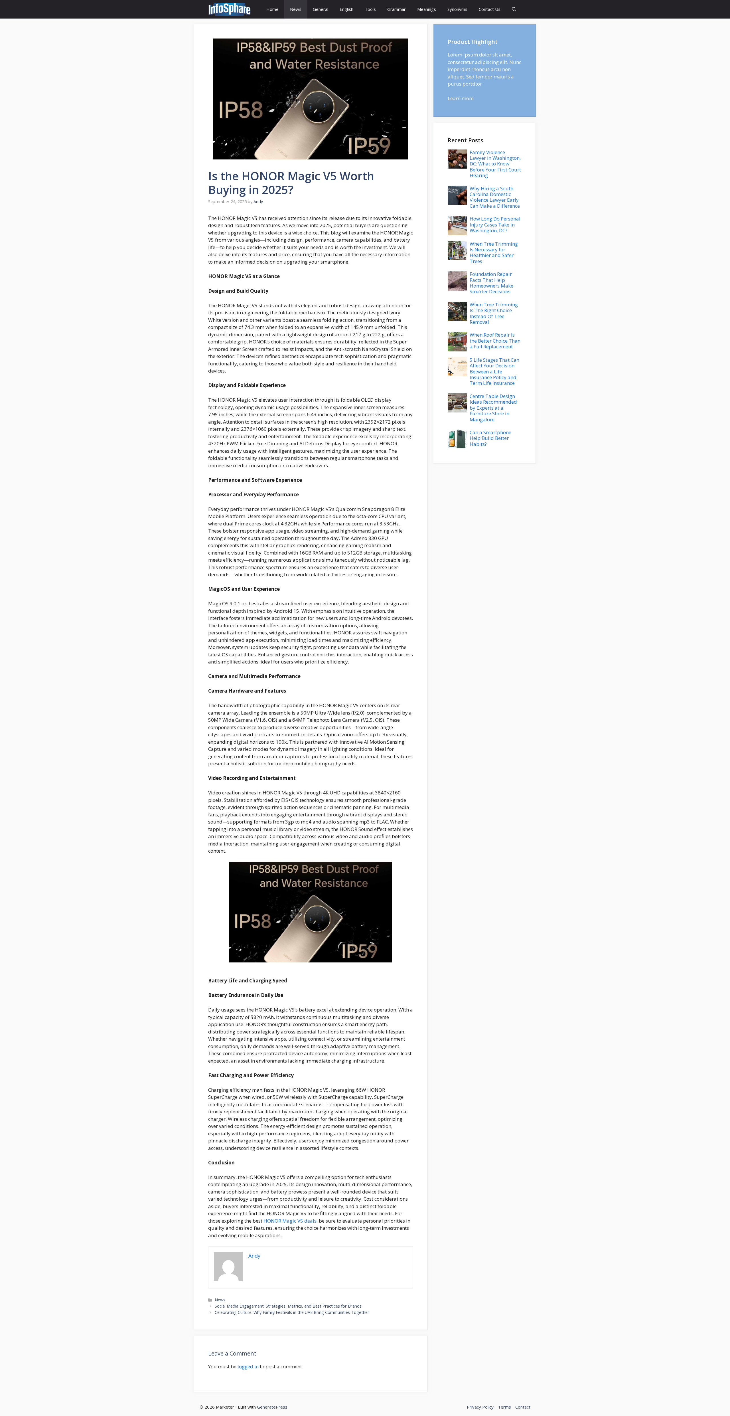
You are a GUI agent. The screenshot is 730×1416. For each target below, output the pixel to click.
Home (272, 9)
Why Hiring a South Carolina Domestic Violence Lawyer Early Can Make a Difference (495, 197)
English (346, 9)
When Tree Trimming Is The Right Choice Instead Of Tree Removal (494, 313)
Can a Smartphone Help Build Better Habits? (490, 438)
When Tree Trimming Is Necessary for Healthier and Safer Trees (494, 252)
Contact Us (489, 9)
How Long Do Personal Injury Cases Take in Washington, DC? (495, 224)
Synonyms (457, 9)
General (320, 9)
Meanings (426, 9)
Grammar (396, 9)
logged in (248, 1366)
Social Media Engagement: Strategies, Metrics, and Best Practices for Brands (288, 1306)
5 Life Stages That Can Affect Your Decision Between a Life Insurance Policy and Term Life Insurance (494, 372)
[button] (514, 9)
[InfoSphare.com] (229, 9)
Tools (370, 9)
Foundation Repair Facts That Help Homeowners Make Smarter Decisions (491, 283)
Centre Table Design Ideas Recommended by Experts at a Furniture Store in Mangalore (493, 408)
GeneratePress (272, 1407)
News (295, 9)
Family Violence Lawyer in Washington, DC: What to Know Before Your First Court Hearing (495, 164)
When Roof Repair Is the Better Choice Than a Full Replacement (495, 340)
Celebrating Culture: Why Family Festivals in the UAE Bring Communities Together (292, 1312)
